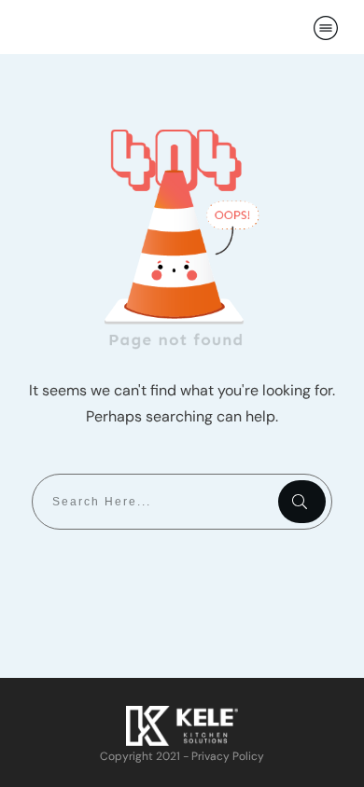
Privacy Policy (227, 756)
